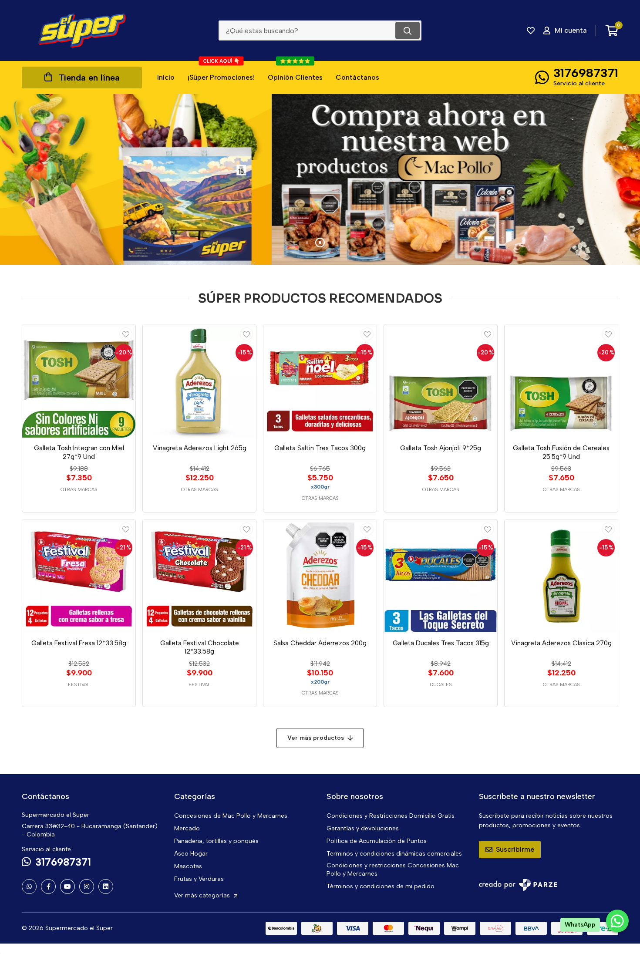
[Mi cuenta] (125, 333)
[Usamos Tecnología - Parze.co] (518, 885)
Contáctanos (357, 77)
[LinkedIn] (105, 886)
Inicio (166, 77)
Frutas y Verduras (199, 879)
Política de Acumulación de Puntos (377, 841)
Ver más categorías (203, 895)
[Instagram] (86, 886)
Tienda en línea (89, 77)
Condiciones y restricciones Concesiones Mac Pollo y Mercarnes (393, 869)
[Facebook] (48, 886)
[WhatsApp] (29, 886)
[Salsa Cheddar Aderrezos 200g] (320, 576)
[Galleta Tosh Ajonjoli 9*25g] (440, 381)
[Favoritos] (531, 30)
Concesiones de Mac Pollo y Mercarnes (230, 815)
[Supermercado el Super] (82, 30)
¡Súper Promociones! (221, 71)
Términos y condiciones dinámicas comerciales (394, 853)
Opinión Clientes (295, 71)
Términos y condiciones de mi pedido (381, 886)
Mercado (187, 828)
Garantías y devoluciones (363, 828)
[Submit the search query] (407, 30)
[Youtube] (67, 886)
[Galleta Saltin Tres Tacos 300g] (320, 381)
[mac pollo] (320, 179)
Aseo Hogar (191, 853)
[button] (294, 242)
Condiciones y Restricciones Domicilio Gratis (391, 815)
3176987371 (585, 73)
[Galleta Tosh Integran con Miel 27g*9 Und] (78, 381)
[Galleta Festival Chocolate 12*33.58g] (199, 576)
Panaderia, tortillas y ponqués (216, 841)
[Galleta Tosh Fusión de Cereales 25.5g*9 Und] (561, 381)
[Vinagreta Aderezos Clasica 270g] (561, 576)
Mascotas (188, 866)
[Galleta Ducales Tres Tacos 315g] (440, 576)
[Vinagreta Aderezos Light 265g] (199, 381)
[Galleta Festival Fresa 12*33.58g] (78, 576)
